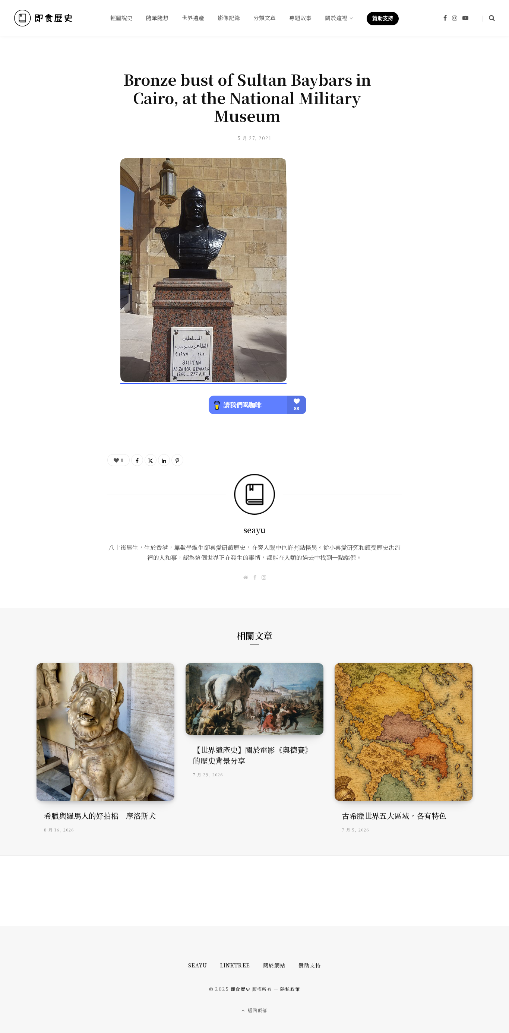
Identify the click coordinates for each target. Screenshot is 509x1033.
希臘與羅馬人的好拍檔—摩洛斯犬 (100, 815)
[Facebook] (137, 460)
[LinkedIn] (164, 460)
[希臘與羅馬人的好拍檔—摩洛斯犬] (105, 732)
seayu (254, 530)
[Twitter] (151, 460)
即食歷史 (240, 989)
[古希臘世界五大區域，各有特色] (403, 732)
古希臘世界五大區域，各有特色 (394, 815)
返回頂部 (257, 1010)
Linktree (235, 965)
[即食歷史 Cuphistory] (43, 18)
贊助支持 (309, 965)
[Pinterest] (177, 460)
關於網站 (274, 965)
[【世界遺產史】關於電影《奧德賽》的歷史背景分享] (254, 699)
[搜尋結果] (489, 18)
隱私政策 (290, 989)
